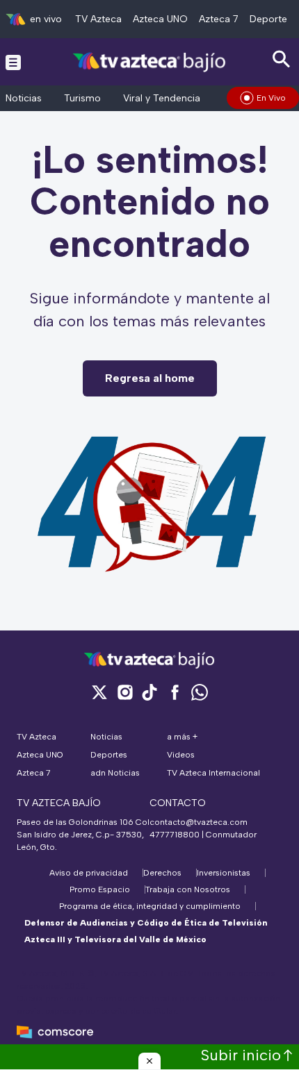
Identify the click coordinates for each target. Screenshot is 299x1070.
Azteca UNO (160, 19)
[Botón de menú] (13, 61)
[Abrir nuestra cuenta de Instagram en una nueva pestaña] (124, 692)
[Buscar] (281, 59)
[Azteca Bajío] (150, 61)
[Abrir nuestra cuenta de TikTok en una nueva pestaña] (149, 692)
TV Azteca (98, 19)
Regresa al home (150, 378)
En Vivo (271, 98)
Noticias (24, 98)
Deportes (271, 19)
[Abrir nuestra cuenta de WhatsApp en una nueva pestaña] (199, 692)
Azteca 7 (219, 19)
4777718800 (175, 834)
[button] (149, 1061)
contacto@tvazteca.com (199, 822)
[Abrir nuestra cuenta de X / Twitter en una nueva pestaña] (99, 692)
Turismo (82, 98)
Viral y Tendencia (161, 98)
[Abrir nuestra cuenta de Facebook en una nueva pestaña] (174, 692)
